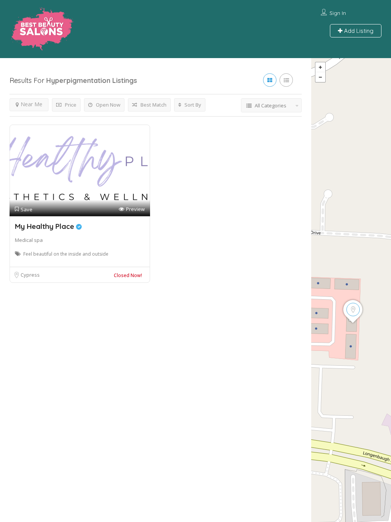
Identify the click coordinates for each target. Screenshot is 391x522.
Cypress (30, 274)
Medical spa (29, 240)
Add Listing (358, 30)
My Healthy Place (45, 226)
